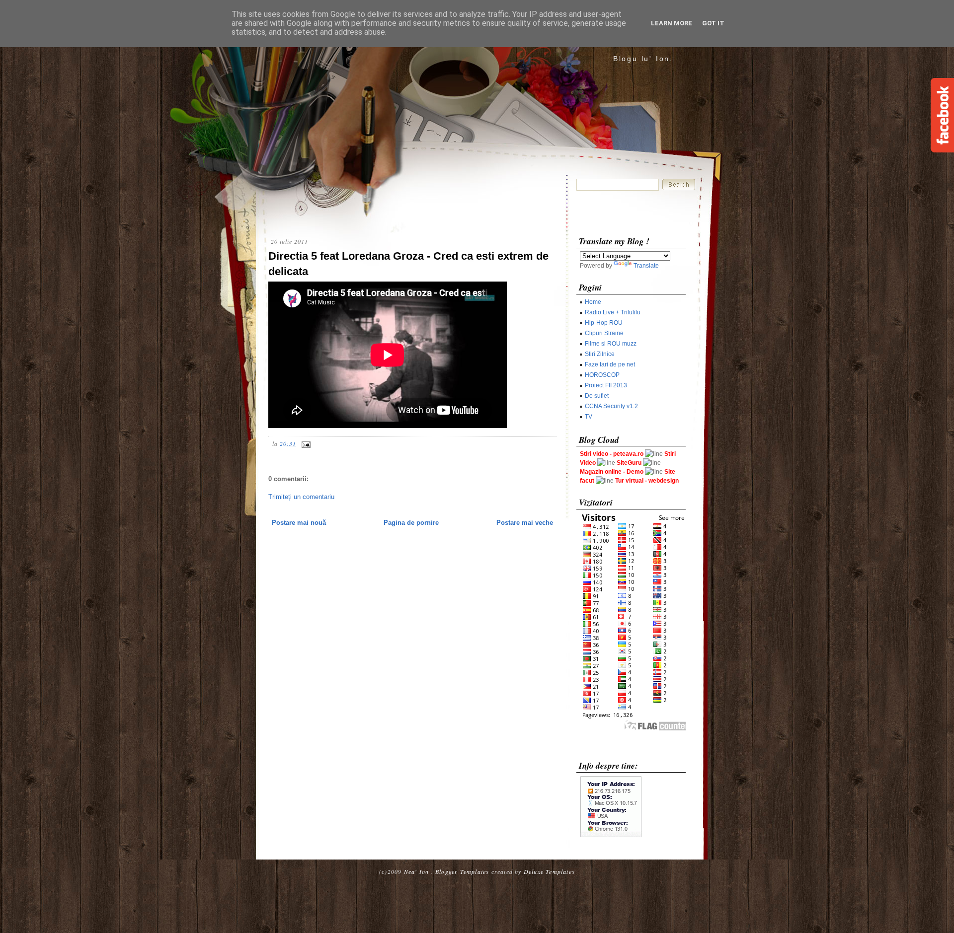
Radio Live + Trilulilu (612, 312)
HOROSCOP (602, 374)
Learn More (671, 23)
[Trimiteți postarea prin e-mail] (304, 443)
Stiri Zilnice (600, 354)
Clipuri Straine (604, 333)
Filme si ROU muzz (610, 343)
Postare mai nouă (299, 522)
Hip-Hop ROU (604, 322)
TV (588, 416)
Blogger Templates (462, 871)
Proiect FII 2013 (606, 385)
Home (593, 301)
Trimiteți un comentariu (301, 497)
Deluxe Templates (549, 871)
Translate (646, 265)
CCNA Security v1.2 (611, 406)
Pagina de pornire (411, 522)
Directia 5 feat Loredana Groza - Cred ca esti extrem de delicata (408, 264)
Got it (713, 23)
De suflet (597, 395)
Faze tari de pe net (610, 364)
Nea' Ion (416, 871)
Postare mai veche (524, 522)
